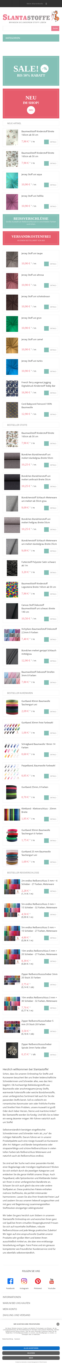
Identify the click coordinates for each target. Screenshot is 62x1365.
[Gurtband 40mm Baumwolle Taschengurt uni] (12, 707)
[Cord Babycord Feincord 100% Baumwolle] (12, 410)
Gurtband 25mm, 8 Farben (34, 787)
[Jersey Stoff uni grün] (12, 324)
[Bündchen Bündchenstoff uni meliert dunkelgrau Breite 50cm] (12, 460)
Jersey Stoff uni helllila (32, 195)
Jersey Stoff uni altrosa (32, 274)
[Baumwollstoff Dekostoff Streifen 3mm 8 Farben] (12, 678)
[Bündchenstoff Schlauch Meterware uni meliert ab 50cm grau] (12, 503)
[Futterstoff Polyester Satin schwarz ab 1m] (12, 568)
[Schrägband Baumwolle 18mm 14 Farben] (12, 750)
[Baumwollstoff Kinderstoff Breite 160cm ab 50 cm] (12, 137)
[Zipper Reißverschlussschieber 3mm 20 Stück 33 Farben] (12, 980)
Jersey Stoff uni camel (32, 339)
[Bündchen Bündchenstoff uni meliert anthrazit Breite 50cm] (12, 482)
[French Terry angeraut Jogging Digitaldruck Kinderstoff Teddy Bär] (12, 388)
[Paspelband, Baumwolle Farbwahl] (12, 772)
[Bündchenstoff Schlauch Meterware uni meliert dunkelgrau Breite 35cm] (12, 546)
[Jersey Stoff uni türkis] (12, 367)
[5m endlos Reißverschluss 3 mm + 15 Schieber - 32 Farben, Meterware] (12, 910)
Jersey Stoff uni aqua (31, 174)
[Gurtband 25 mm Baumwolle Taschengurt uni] (12, 858)
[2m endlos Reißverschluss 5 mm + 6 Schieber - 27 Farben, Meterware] (12, 887)
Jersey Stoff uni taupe (32, 253)
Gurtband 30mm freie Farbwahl (37, 722)
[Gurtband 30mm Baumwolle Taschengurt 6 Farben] (12, 836)
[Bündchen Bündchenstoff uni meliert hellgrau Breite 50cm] (12, 525)
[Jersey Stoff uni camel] (12, 345)
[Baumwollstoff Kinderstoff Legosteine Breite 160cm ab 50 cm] (12, 589)
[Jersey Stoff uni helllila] (12, 202)
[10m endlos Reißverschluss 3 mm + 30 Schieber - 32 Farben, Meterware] (12, 1003)
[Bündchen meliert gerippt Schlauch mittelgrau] (12, 656)
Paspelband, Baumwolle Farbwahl (38, 765)
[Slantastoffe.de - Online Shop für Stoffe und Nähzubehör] (31, 12)
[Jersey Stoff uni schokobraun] (12, 302)
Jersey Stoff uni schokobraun (35, 296)
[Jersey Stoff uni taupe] (12, 259)
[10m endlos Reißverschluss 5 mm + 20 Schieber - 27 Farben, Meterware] (12, 957)
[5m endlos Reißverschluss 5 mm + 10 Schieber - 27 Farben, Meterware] (12, 933)
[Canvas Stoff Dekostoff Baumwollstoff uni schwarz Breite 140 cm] (12, 611)
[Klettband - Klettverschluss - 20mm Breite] (12, 815)
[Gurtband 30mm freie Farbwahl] (12, 729)
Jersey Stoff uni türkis (32, 360)
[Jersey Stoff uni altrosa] (12, 281)
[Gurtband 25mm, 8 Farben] (12, 793)
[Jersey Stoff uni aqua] (12, 180)
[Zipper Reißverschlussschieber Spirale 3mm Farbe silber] (12, 1050)
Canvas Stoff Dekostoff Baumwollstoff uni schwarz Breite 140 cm (38, 608)
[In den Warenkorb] (46, 142)
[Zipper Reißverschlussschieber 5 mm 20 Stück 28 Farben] (12, 1027)
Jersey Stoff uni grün (31, 317)
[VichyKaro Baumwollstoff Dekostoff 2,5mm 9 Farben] (12, 635)
